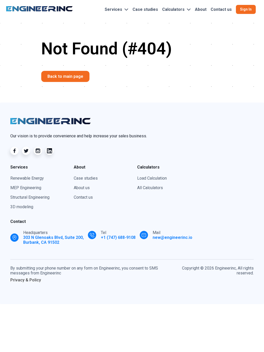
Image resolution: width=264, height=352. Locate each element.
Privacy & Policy (25, 280)
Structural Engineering (30, 197)
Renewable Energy (27, 178)
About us (82, 187)
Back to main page (65, 76)
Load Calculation (152, 178)
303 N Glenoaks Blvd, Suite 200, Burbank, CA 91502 (53, 240)
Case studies (145, 9)
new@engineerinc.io (172, 237)
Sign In (246, 9)
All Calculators (150, 187)
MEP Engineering (25, 187)
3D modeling (21, 206)
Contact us (221, 9)
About (201, 9)
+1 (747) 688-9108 (118, 237)
